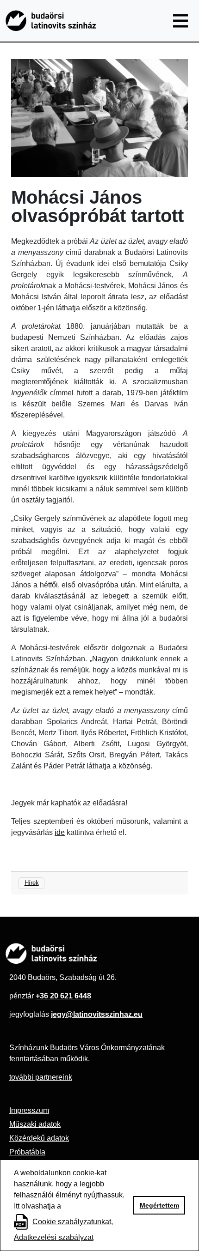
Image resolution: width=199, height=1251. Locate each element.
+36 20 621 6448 (63, 996)
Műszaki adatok (35, 1124)
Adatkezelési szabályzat (53, 1237)
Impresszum (29, 1110)
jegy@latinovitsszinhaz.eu (97, 1014)
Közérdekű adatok (39, 1138)
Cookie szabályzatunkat (71, 1222)
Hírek (32, 882)
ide (60, 832)
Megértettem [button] (159, 1205)
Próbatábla (27, 1152)
